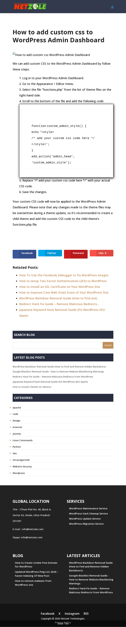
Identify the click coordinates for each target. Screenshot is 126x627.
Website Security (22, 466)
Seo (15, 453)
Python (17, 446)
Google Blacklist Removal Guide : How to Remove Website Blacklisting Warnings (58, 371)
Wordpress (19, 473)
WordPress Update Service (85, 518)
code (15, 414)
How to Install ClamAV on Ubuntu (32, 386)
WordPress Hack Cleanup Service (88, 513)
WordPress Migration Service (86, 523)
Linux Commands (22, 440)
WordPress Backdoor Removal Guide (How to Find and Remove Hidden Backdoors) (59, 366)
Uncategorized (21, 459)
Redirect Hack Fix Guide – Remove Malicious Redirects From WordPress (53, 376)
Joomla (17, 433)
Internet (17, 427)
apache (17, 407)
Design (16, 420)
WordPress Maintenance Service (88, 508)
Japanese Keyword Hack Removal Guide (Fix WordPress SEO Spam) (50, 381)
